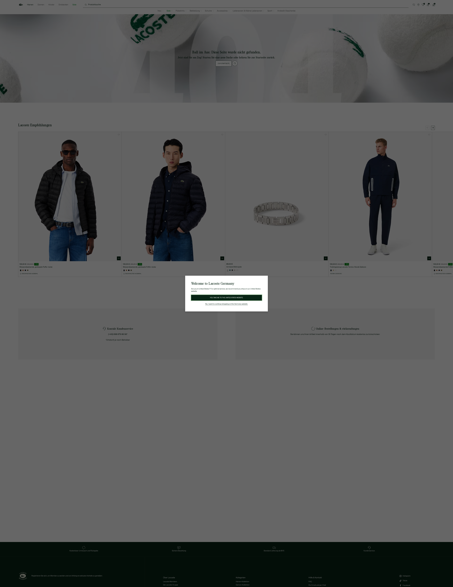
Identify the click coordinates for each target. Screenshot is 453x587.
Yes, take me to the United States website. (226, 297)
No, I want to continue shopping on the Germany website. (226, 304)
